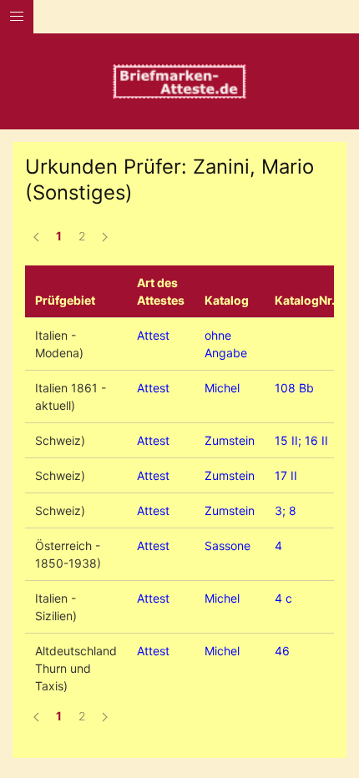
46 (282, 651)
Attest (153, 335)
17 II (286, 475)
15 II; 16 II (301, 440)
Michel (222, 388)
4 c (283, 598)
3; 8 (285, 510)
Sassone (227, 545)
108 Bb (294, 388)
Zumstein (230, 440)
